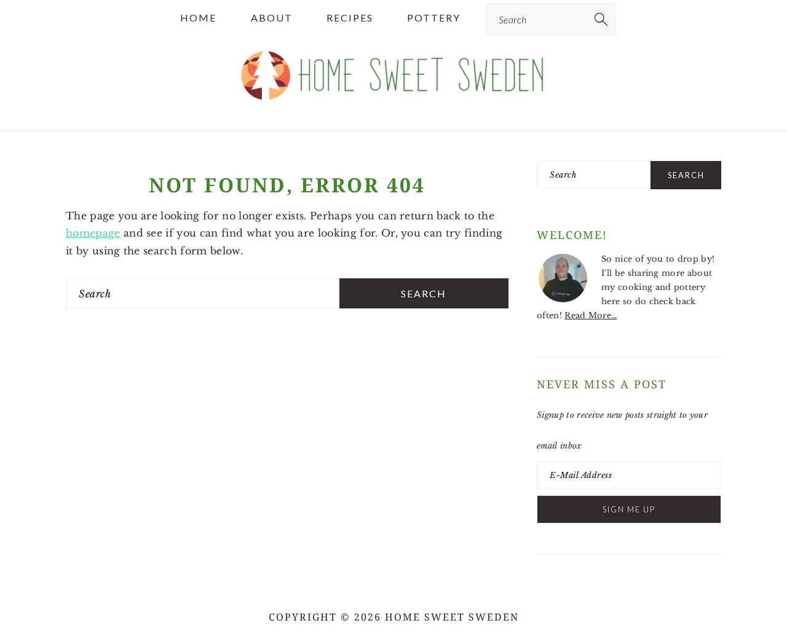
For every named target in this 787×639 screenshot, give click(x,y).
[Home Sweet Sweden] (393, 105)
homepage (93, 233)
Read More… (590, 315)
